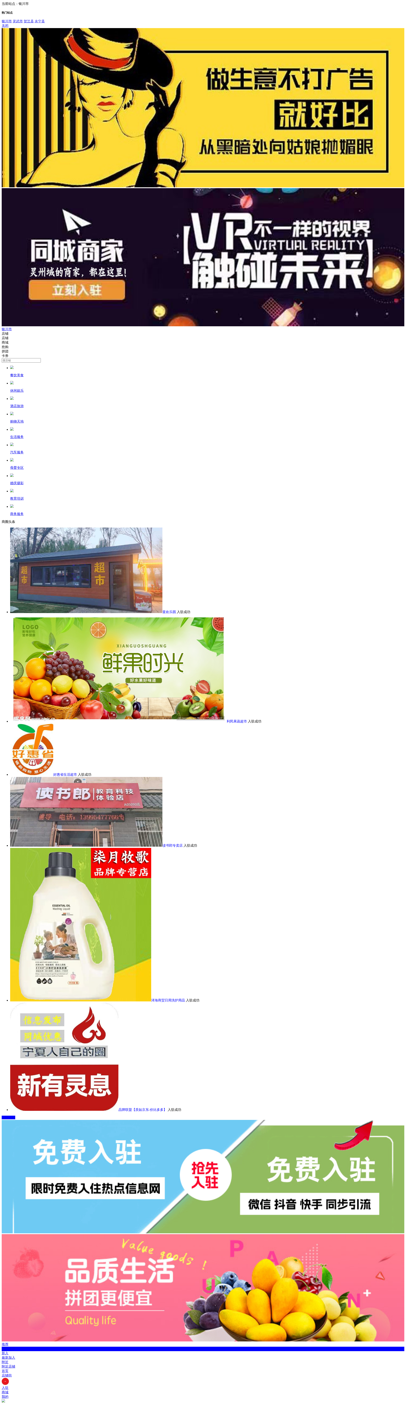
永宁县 (40, 21)
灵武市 (18, 21)
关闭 (5, 25)
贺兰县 (29, 21)
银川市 (7, 21)
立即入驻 (8, 1117)
